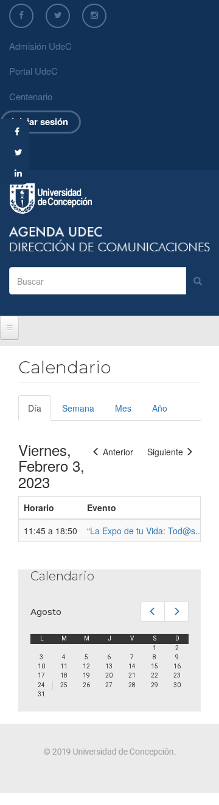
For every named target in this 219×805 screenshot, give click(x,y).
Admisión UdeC (40, 45)
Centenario (30, 96)
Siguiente (165, 452)
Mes (123, 408)
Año (159, 408)
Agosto (45, 611)
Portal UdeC (33, 70)
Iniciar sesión (40, 121)
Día (39, 411)
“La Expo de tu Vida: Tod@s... (145, 531)
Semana (78, 408)
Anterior (118, 452)
